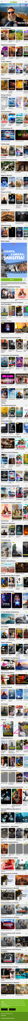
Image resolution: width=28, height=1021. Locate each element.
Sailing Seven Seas (18, 670)
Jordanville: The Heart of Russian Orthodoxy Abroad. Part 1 (19, 206)
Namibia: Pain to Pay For (19, 58)
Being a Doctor (6, 95)
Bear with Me (3, 172)
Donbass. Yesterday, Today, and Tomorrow (7, 980)
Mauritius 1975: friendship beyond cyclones (4, 369)
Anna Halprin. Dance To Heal (11, 717)
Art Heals (4, 704)
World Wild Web (6, 421)
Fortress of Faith (11, 204)
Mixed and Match (11, 839)
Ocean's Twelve (6, 687)
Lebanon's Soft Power (11, 368)
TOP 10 (3, 720)
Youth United (3, 238)
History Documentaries (9, 770)
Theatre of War (3, 995)
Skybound (25, 399)
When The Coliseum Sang (18, 840)
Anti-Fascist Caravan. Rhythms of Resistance (7, 871)
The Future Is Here (7, 591)
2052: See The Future (5, 608)
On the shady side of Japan (10, 575)
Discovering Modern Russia (10, 287)
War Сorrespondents (19, 351)
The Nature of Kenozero (18, 125)
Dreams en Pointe (4, 481)
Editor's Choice (6, 321)
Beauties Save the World (19, 419)
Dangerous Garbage (19, 915)
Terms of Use (3, 1015)
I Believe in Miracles (8, 523)
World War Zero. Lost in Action (11, 784)
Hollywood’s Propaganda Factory (25, 499)
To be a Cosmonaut (18, 655)
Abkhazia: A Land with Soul (11, 41)
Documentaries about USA (10, 486)
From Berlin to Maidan (19, 995)
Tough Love (18, 854)
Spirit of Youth (6, 225)
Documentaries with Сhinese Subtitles (11, 950)
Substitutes (10, 588)
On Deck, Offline (19, 699)
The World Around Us (8, 405)
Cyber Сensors (4, 433)
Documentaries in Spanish (10, 982)
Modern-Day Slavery (8, 561)
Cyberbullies (10, 433)
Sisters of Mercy (19, 107)
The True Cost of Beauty (9, 452)
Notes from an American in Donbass (3, 351)
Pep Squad (25, 804)
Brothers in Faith (4, 204)
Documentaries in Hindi (9, 873)
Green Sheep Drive (18, 41)
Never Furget (17, 624)
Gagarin (9, 654)
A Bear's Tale (18, 316)
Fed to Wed (25, 465)
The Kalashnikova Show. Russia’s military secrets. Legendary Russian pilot (4, 401)
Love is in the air (6, 469)
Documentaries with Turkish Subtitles (11, 934)
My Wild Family (18, 172)
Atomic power (6, 78)
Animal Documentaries (9, 160)
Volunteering (5, 540)
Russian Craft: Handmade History (3, 189)
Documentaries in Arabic (9, 967)
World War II (5, 210)
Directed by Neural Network (19, 239)
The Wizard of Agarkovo (18, 537)
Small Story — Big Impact (9, 826)
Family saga (5, 144)
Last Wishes (17, 979)
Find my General (19, 783)
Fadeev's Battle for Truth (11, 351)
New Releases (6, 28)
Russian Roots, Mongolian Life (16, 521)
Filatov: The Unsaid (25, 351)
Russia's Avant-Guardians (20, 449)
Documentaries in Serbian (10, 917)
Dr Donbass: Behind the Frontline (25, 108)
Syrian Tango (18, 716)
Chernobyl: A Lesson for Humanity (10, 91)
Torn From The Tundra (5, 900)
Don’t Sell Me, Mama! (10, 768)
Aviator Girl (18, 399)
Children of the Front (11, 855)
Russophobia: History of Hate (6, 930)
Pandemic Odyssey (10, 700)
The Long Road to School (19, 751)
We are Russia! (3, 299)
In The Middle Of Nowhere (10, 612)
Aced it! (3, 387)
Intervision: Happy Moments (19, 368)
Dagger (2, 449)
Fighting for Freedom (8, 45)
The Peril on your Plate (5, 333)
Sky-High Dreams (11, 399)
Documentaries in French (10, 903)
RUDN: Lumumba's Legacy (25, 369)
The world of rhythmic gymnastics (7, 384)
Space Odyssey (6, 642)
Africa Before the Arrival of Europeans (4, 58)
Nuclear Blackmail (19, 90)
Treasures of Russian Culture (11, 502)
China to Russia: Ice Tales (5, 140)
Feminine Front (3, 915)
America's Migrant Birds (4, 499)
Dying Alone (3, 588)
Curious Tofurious (4, 40)
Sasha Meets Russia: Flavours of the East (5, 521)
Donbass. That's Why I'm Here (20, 947)
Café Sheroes (3, 767)
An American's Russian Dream (4, 157)
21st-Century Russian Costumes (3, 466)
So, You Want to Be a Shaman (4, 537)
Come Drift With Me (4, 670)
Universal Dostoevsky (19, 333)
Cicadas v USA (11, 498)
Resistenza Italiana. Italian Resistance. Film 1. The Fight (16, 805)
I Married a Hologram (18, 589)
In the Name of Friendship (10, 355)
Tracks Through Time (4, 840)
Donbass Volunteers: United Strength (5, 558)
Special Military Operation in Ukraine (11, 810)
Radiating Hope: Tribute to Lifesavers (4, 108)
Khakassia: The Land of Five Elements (4, 125)
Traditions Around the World (11, 437)
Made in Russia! (6, 175)
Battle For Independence (9, 842)
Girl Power (4, 627)
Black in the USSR (4, 783)
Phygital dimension (25, 239)
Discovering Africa (7, 673)
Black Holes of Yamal (11, 419)
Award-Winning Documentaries (12, 787)
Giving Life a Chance (3, 75)
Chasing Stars (3, 654)
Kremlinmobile (11, 188)
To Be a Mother (6, 61)
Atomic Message (4, 90)
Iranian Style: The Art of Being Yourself (11, 466)
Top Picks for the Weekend (10, 658)
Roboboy (10, 316)
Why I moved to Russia (19, 140)
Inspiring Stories (7, 738)
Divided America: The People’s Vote (19, 499)
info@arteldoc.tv (7, 1006)
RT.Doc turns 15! (7, 128)
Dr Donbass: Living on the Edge (6, 963)
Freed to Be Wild (4, 624)
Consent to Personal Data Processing (7, 1018)
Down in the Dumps (3, 419)
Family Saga (10, 156)
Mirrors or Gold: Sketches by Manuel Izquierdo (4, 317)
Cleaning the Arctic (15, 557)
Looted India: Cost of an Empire (11, 58)
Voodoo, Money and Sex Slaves (21, 685)
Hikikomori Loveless (10, 239)
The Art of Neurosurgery (11, 108)
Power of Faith (6, 192)
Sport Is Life (5, 372)
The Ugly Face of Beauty (19, 573)
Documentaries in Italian (9, 858)
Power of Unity (3, 222)
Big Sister (18, 74)
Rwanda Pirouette (4, 716)
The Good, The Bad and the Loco (21, 384)
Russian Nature (6, 112)
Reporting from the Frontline (11, 337)
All (26, 28)
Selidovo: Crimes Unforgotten (20, 870)
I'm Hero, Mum (11, 74)
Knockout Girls (18, 639)
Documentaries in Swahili (10, 888)
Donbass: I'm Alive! (18, 823)
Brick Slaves (3, 573)
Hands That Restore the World (19, 189)
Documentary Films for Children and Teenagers (12, 303)
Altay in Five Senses (10, 125)
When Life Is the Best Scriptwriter (13, 755)
